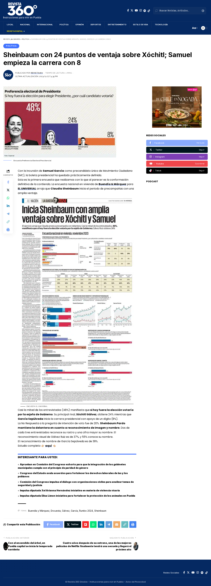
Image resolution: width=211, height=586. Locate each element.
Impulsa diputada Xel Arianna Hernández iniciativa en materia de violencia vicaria (70, 490)
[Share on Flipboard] (85, 524)
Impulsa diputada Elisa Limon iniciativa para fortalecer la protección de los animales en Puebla (77, 495)
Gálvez (66, 510)
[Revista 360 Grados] (22, 10)
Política (11, 46)
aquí (48, 446)
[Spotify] (145, 10)
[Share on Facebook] (8, 182)
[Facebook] (128, 10)
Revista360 (37, 73)
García (74, 510)
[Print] (8, 229)
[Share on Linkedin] (8, 206)
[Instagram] (141, 10)
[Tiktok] (177, 171)
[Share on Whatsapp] (8, 198)
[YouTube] (136, 10)
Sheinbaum (100, 510)
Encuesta (56, 510)
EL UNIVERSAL (27, 188)
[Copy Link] (8, 221)
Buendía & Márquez (112, 184)
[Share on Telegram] (8, 214)
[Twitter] (132, 10)
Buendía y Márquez (38, 510)
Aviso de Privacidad (136, 581)
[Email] (116, 524)
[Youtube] (177, 164)
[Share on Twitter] (8, 190)
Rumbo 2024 (86, 510)
